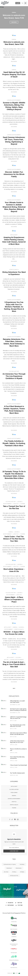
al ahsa (14, 871)
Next (14, 688)
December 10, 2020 (15, 704)
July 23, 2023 (21, 95)
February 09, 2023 (20, 366)
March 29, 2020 (14, 775)
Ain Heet (6, 871)
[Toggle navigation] (25, 3)
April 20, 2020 (13, 752)
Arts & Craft (14, 786)
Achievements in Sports (10, 864)
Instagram (11, 905)
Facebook (10, 902)
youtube (20, 905)
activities (22, 864)
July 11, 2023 (21, 164)
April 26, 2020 (13, 744)
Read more (14, 22)
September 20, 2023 (20, 65)
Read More (14, 61)
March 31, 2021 (21, 588)
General (14, 12)
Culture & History (14, 789)
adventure (9, 868)
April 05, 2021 (21, 497)
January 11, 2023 (20, 399)
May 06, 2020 (13, 736)
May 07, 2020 (13, 720)
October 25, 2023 (20, 34)
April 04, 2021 (21, 559)
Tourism (14, 807)
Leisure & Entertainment (14, 798)
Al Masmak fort (14, 875)
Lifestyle (14, 801)
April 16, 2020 (13, 760)
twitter (19, 902)
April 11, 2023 (21, 230)
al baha (22, 871)
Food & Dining (14, 792)
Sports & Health (14, 804)
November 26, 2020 (15, 712)
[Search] (22, 3)
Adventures (18, 868)
